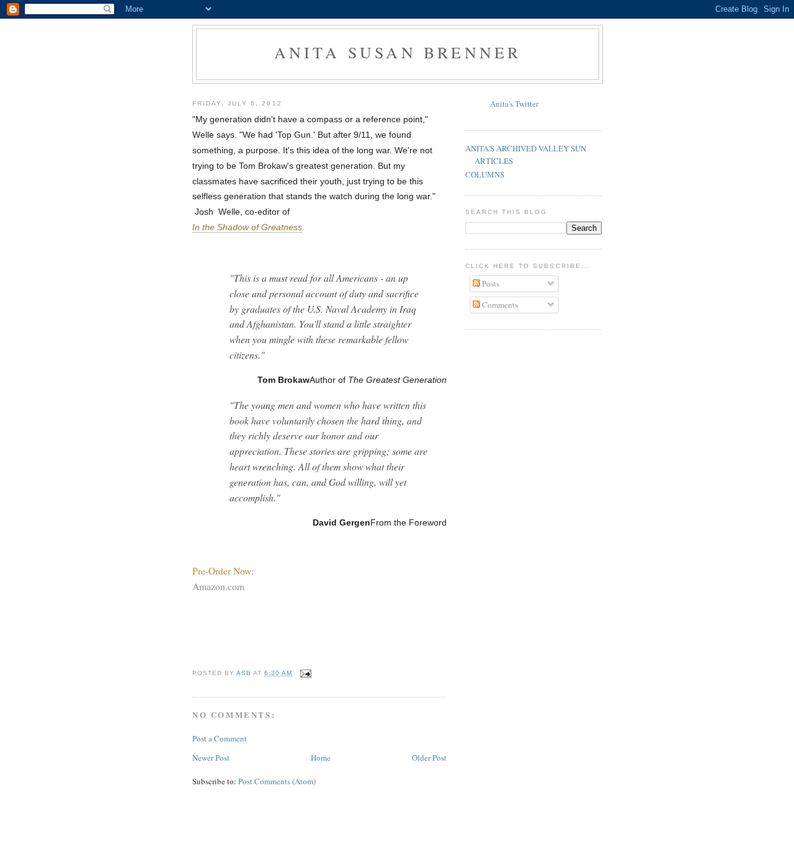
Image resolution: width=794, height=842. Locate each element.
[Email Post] (305, 673)
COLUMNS (484, 174)
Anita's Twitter (514, 103)
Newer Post (211, 757)
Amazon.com (218, 586)
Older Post (429, 757)
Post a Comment (219, 738)
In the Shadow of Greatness (247, 227)
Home (321, 757)
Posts (489, 283)
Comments (499, 304)
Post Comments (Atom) (277, 781)
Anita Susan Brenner (398, 52)
